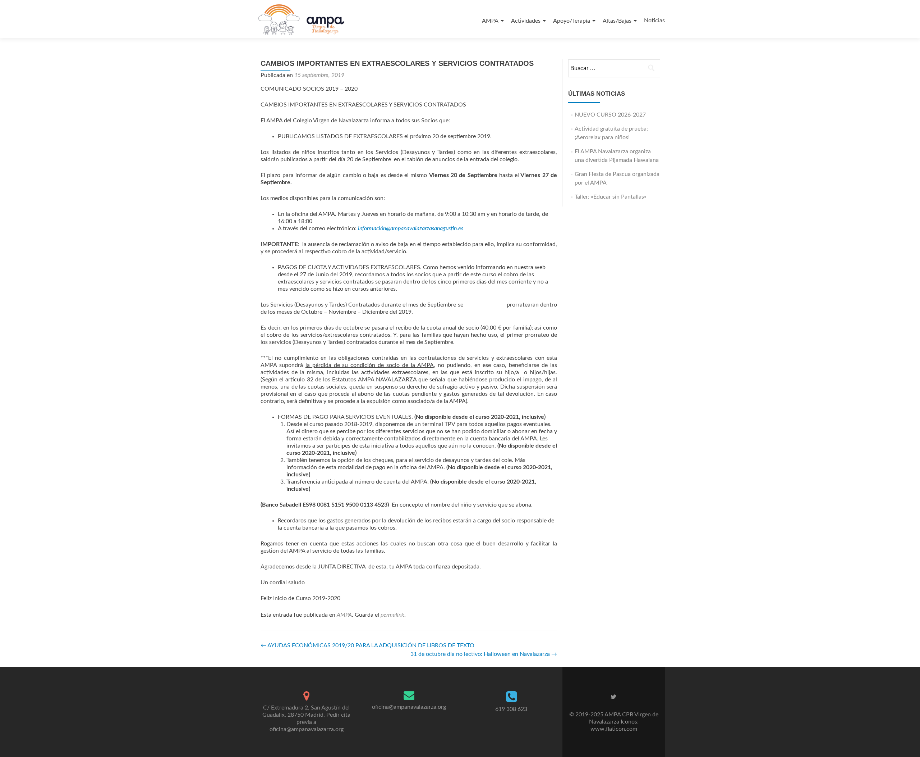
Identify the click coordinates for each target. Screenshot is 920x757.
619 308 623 (511, 709)
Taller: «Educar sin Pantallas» (611, 197)
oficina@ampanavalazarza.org (409, 707)
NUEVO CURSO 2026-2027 (610, 115)
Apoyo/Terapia (571, 21)
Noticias (654, 20)
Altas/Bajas (617, 21)
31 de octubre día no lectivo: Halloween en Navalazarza (483, 654)
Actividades (525, 21)
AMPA (490, 21)
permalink (392, 615)
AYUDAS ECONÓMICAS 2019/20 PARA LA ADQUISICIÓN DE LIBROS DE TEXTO (367, 645)
